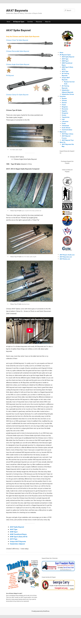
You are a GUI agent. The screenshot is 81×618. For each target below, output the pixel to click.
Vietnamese (65, 125)
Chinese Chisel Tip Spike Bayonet (17, 40)
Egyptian (64, 111)
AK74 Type (13, 539)
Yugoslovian (65, 117)
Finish (64, 123)
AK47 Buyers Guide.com (67, 255)
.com (68, 259)
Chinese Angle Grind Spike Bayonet (17, 64)
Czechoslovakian (67, 130)
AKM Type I (14, 532)
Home (8, 22)
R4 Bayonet (10, 75)
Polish (64, 105)
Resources (39, 22)
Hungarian (65, 113)
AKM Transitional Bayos (18, 534)
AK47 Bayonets (17, 10)
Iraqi (63, 119)
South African (66, 128)
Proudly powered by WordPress (40, 611)
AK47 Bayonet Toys (68, 140)
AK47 (61, 259)
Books (65, 259)
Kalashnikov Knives (68, 94)
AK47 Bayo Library (67, 134)
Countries (30, 22)
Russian (64, 98)
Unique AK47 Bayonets (18, 541)
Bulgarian (65, 107)
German (64, 102)
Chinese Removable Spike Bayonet (17, 51)
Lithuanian (65, 121)
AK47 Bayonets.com (66, 257)
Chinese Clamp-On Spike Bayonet (17, 94)
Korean (64, 115)
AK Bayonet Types (18, 22)
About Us (47, 22)
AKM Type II (18, 536)
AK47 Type (13, 529)
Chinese (64, 100)
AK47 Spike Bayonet (17, 527)
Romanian (65, 109)
